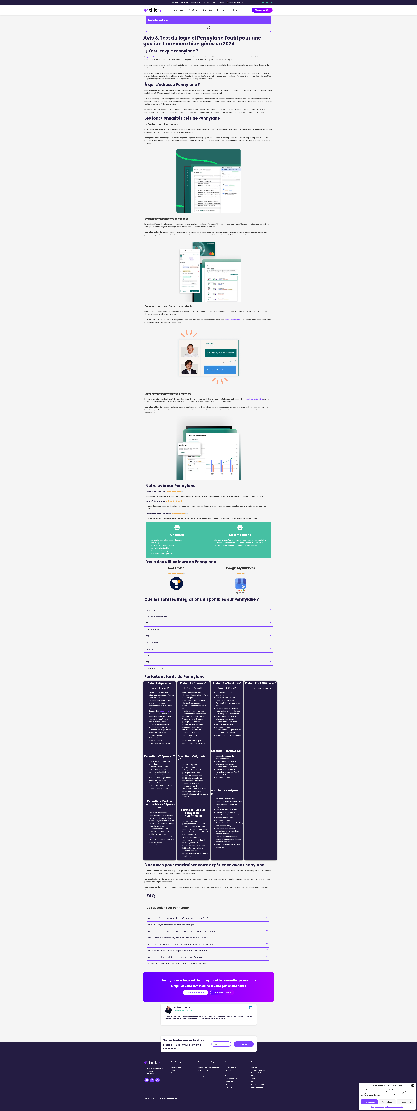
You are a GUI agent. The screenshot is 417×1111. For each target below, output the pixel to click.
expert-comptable (232, 319)
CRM (148, 655)
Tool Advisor (176, 568)
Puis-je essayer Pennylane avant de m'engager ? (171, 924)
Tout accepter (369, 1102)
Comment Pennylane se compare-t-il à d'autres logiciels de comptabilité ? (184, 931)
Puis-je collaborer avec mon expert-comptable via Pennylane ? (179, 950)
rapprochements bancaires (160, 837)
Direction (150, 610)
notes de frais (164, 711)
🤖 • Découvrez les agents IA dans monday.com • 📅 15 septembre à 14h (208, 2)
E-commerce (152, 629)
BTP (148, 623)
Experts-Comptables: (156, 616)
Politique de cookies (377, 1107)
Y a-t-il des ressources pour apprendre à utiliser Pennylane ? (177, 963)
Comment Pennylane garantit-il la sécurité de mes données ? (178, 918)
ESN (148, 636)
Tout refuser (387, 1102)
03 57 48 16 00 (150, 1074)
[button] (413, 1085)
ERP (147, 662)
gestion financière (154, 57)
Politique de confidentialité (394, 1107)
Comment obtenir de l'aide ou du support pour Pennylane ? (177, 957)
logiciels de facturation (253, 399)
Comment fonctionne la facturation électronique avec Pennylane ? (180, 944)
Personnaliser (405, 1102)
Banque (149, 649)
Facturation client (154, 668)
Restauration (152, 642)
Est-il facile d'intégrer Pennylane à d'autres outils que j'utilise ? (178, 937)
